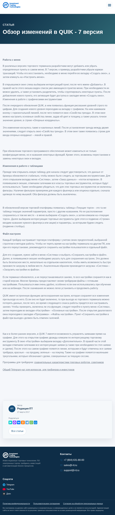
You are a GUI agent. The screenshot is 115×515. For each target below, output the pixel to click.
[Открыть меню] (109, 5)
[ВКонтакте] (19, 422)
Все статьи (17, 431)
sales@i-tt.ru (70, 465)
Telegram (10, 485)
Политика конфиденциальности (16, 504)
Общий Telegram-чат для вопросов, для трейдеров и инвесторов (38, 369)
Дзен (8, 494)
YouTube (10, 489)
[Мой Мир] (35, 422)
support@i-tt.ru (71, 470)
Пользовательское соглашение (46, 504)
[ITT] (11, 5)
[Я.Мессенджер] (10, 422)
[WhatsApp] (31, 422)
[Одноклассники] (23, 422)
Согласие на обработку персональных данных (83, 504)
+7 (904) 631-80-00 (74, 460)
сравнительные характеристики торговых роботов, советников (69, 362)
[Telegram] (27, 422)
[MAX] (14, 422)
